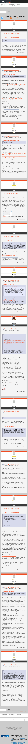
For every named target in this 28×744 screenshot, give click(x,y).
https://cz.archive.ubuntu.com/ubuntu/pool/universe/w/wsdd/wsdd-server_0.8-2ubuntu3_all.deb (14, 343)
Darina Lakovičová (14, 316)
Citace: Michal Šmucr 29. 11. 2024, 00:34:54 (9, 332)
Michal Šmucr (14, 57)
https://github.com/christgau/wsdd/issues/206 (12, 98)
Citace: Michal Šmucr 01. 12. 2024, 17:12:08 (9, 668)
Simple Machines (19, 727)
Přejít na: (9, 719)
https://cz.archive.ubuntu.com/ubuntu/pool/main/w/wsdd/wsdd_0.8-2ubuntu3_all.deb (14, 341)
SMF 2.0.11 (8, 727)
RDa (14, 20)
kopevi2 (14, 180)
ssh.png (4, 216)
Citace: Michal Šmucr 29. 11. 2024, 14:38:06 (9, 284)
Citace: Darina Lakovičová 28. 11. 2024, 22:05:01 (10, 37)
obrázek (13, 370)
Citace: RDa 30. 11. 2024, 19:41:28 (8, 591)
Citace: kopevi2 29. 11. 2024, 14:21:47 (8, 240)
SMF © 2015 (13, 727)
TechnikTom (14, 451)
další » (26, 8)
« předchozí (23, 8)
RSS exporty (20, 743)
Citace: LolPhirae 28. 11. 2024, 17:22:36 (9, 74)
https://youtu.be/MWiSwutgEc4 (9, 556)
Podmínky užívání (21, 742)
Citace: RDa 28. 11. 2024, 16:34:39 (8, 426)
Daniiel (12, 728)
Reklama (16, 742)
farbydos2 (14, 651)
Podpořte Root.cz (14, 743)
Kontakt (12, 742)
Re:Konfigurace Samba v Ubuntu (11, 33)
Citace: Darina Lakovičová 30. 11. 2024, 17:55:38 (10, 415)
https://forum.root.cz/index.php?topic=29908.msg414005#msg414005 (10, 256)
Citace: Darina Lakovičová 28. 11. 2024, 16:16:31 (10, 140)
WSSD (13, 77)
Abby (12, 382)
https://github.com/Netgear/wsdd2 (11, 108)
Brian (20, 728)
